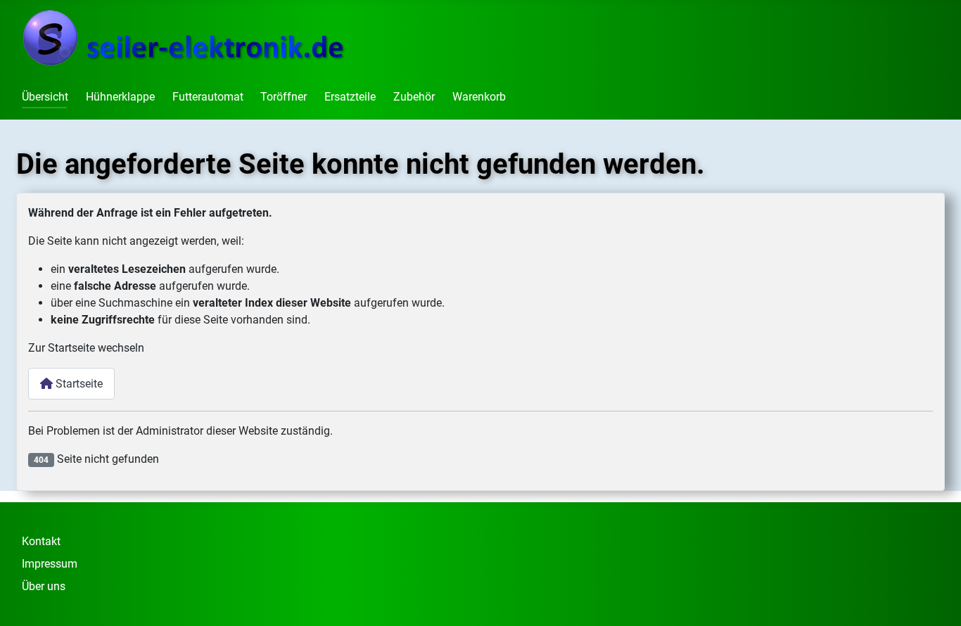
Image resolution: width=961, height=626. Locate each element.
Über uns (43, 586)
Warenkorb (479, 96)
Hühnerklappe (120, 96)
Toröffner (283, 96)
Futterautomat (207, 96)
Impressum (49, 563)
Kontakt (41, 541)
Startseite (78, 383)
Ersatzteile (350, 96)
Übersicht (45, 96)
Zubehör (414, 96)
